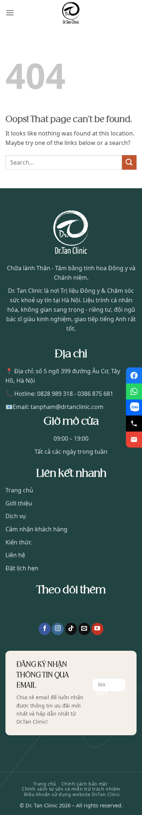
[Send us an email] (84, 629)
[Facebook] (134, 375)
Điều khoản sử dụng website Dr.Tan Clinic (72, 794)
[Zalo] (134, 407)
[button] (9, 12)
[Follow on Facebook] (45, 629)
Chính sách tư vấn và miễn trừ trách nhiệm (71, 789)
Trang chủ (45, 784)
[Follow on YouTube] (97, 629)
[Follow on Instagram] (58, 629)
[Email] (134, 440)
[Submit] (129, 162)
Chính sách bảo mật (84, 784)
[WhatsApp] (134, 391)
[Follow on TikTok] (71, 629)
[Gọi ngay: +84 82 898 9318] (134, 424)
